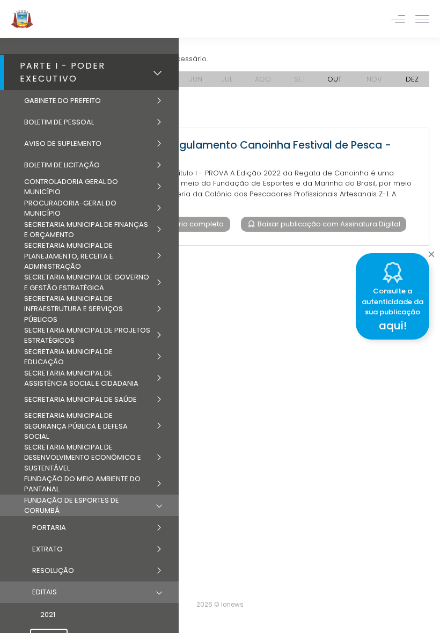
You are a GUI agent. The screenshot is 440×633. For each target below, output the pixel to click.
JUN (195, 79)
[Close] (431, 251)
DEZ (412, 79)
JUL (227, 79)
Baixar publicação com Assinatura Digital (328, 224)
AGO (263, 79)
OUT (334, 79)
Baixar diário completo (183, 224)
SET (300, 79)
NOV (374, 79)
